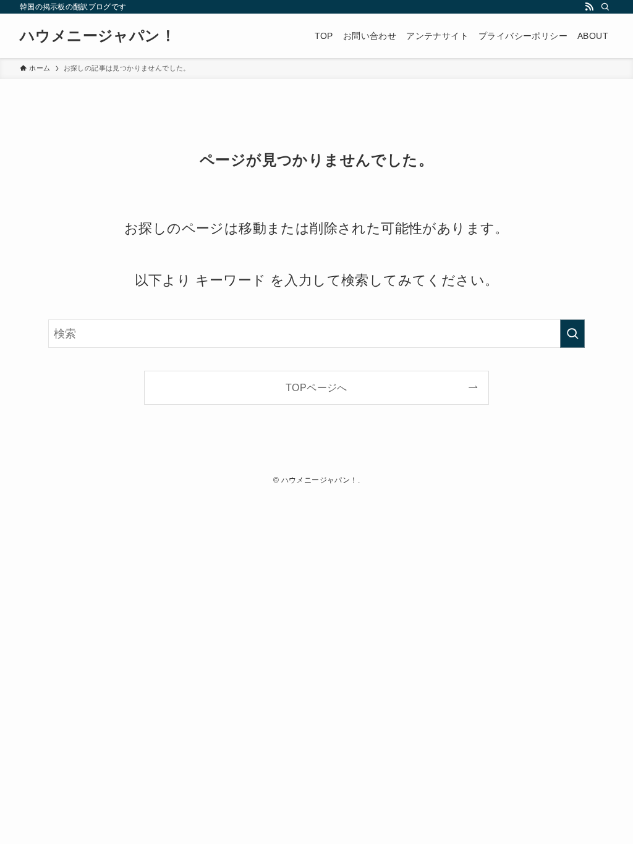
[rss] (589, 7)
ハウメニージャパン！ (98, 35)
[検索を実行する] (572, 333)
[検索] (605, 7)
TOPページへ (316, 387)
